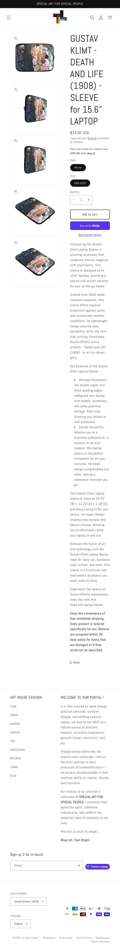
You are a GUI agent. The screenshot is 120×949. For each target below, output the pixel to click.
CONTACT (15, 732)
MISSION (15, 724)
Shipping (92, 138)
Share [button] (76, 662)
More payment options (90, 234)
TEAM (13, 706)
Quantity (75, 192)
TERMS (14, 767)
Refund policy (49, 937)
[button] (8, 17)
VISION (14, 715)
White (78, 167)
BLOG (13, 775)
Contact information (100, 941)
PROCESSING (17, 750)
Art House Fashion (29, 937)
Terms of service (84, 937)
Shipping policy (103, 937)
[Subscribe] (78, 865)
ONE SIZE (80, 183)
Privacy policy (66, 937)
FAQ (12, 741)
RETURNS (15, 758)
